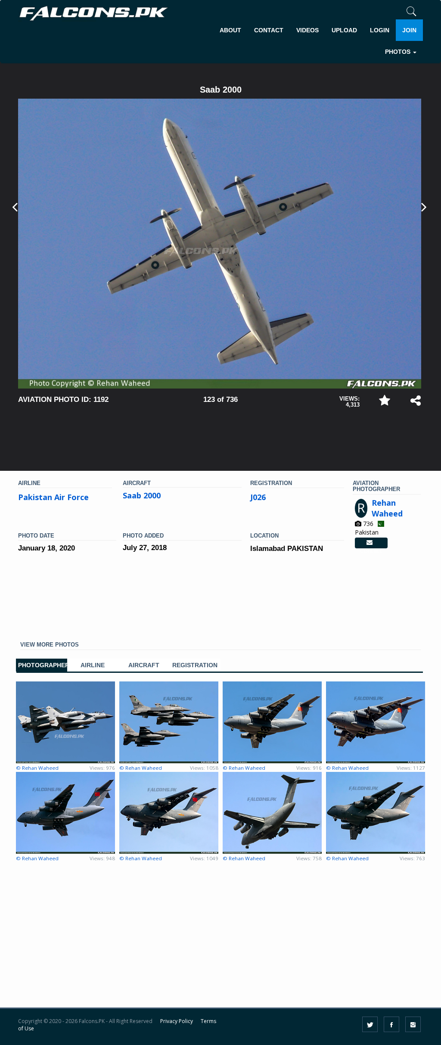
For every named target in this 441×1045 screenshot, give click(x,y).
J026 (258, 497)
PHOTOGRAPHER (41, 665)
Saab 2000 (142, 495)
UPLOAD (344, 30)
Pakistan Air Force (53, 497)
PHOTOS (398, 51)
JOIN (409, 30)
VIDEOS (307, 30)
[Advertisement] (220, 435)
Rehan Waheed (387, 508)
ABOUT (230, 30)
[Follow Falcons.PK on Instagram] (413, 1024)
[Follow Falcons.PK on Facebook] (391, 1024)
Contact (371, 543)
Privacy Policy (176, 1021)
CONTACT (268, 30)
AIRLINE (93, 665)
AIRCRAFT (143, 665)
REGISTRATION (194, 665)
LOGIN (379, 30)
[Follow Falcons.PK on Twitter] (370, 1024)
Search (405, 79)
